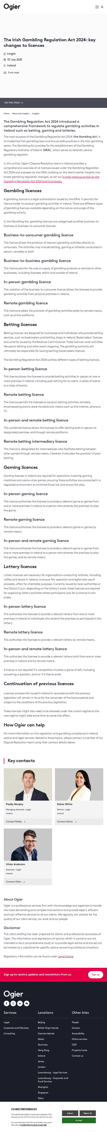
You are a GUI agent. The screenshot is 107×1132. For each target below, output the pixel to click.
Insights (35, 114)
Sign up (96, 975)
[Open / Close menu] (97, 7)
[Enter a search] (102, 7)
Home (6, 114)
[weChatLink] (26, 1003)
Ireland (41, 1056)
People (75, 1022)
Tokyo (41, 1098)
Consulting (9, 1034)
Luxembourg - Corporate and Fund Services (53, 1080)
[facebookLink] (6, 1003)
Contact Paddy (14, 822)
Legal (6, 1022)
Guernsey (43, 1045)
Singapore (43, 1093)
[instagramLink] (13, 1003)
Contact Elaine (65, 822)
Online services (79, 1039)
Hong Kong (43, 1050)
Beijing (41, 1022)
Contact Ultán (13, 882)
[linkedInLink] (20, 1003)
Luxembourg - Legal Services (52, 1073)
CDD (74, 1045)
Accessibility (78, 1034)
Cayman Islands (46, 1034)
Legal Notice (66, 956)
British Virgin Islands (48, 1028)
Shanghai (43, 1087)
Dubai (41, 1039)
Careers (76, 1028)
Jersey (41, 1061)
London (42, 1067)
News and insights (20, 114)
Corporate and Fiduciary (16, 1028)
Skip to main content (18, 2)
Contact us (77, 1056)
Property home (79, 1050)
